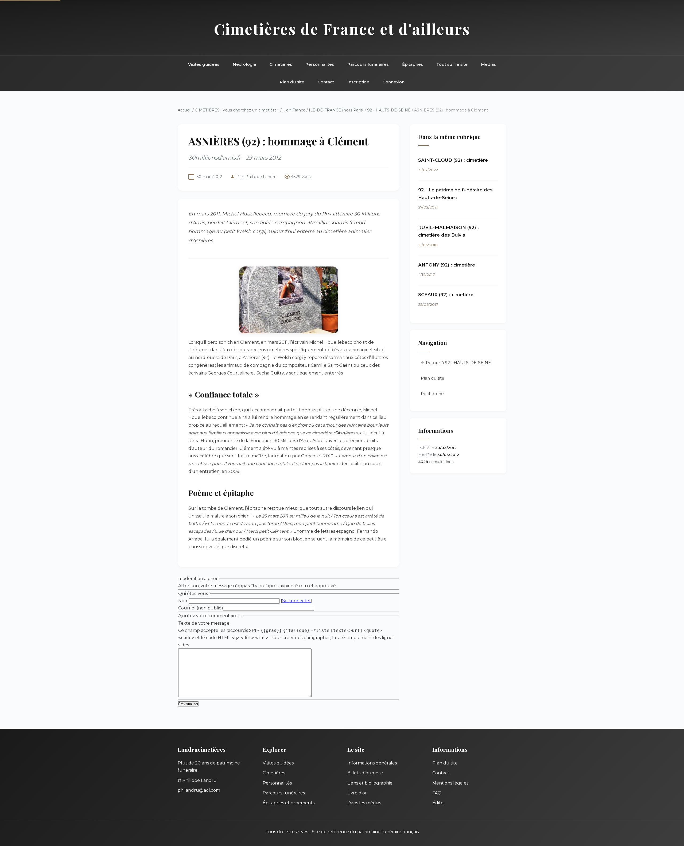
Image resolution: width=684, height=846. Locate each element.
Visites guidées (203, 64)
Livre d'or (357, 792)
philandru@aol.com (199, 790)
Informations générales (372, 763)
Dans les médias (364, 802)
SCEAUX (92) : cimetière (445, 294)
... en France (294, 110)
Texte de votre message (204, 623)
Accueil (184, 110)
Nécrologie (244, 64)
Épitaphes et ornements (288, 802)
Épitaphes (412, 64)
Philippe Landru (261, 176)
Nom (183, 600)
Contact (326, 81)
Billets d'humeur (365, 772)
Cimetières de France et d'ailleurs (342, 29)
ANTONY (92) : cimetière (446, 265)
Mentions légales (450, 783)
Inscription (358, 81)
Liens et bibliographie (369, 783)
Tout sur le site (452, 64)
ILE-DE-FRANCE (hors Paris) (336, 110)
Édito (438, 802)
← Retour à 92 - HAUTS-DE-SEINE (456, 362)
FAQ (436, 792)
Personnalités (319, 64)
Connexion (394, 81)
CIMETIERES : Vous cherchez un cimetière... (237, 110)
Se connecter (296, 600)
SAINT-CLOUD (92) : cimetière (453, 160)
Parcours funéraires (368, 64)
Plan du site (292, 81)
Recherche (432, 393)
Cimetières (281, 64)
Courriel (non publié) (200, 608)
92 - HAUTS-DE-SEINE (389, 110)
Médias (488, 64)
